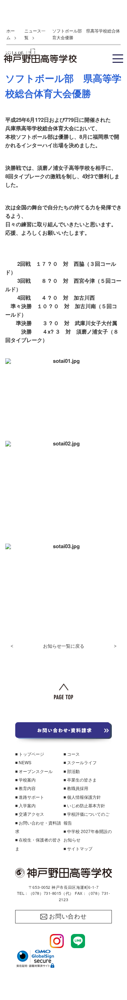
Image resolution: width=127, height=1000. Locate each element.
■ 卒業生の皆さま (80, 780)
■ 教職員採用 (76, 788)
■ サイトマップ (78, 848)
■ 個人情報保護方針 (82, 797)
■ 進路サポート (29, 797)
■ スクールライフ (80, 762)
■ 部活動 (72, 771)
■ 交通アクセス (29, 814)
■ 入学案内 (25, 805)
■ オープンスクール (34, 771)
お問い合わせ (68, 916)
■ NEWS (23, 762)
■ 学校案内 (25, 780)
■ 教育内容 (25, 788)
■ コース (72, 754)
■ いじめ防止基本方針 (84, 805)
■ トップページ (29, 754)
